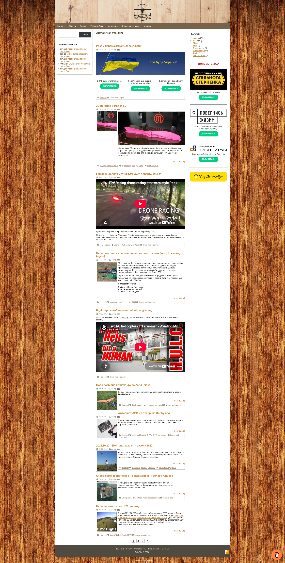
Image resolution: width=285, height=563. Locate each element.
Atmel (145, 498)
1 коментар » (152, 166)
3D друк (103, 166)
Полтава (151, 468)
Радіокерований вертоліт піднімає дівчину (124, 310)
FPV (101, 245)
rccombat (113, 302)
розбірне (158, 405)
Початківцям (199, 51)
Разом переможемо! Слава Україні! (119, 46)
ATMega (138, 498)
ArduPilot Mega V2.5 (140, 435)
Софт (195, 53)
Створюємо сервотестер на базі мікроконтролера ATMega (134, 475)
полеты (144, 468)
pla (137, 166)
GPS (155, 435)
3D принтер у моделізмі (111, 105)
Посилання (153, 549)
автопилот (162, 435)
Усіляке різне (112, 166)
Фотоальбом (140, 549)
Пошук (85, 34)
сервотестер (153, 498)
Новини (103, 98)
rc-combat (136, 468)
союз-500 (131, 302)
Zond (134, 405)
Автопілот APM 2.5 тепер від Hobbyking (144, 413)
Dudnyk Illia (147, 560)
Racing (127, 245)
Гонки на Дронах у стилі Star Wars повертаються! (128, 174)
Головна (120, 549)
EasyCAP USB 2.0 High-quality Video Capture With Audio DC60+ (150, 516)
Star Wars (135, 245)
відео (139, 405)
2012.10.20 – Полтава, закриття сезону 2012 (124, 445)
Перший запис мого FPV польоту (118, 506)
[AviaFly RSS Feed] (227, 552)
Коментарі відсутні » (151, 245)
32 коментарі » (168, 498)
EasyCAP (113, 535)
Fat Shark (122, 535)
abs (133, 166)
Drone (116, 245)
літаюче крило (148, 405)
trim (118, 49)
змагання (122, 302)
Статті (195, 41)
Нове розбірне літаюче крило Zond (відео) (123, 385)
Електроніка (126, 498)
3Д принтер (126, 166)
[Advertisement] (208, 236)
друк (141, 166)
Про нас (165, 549)
